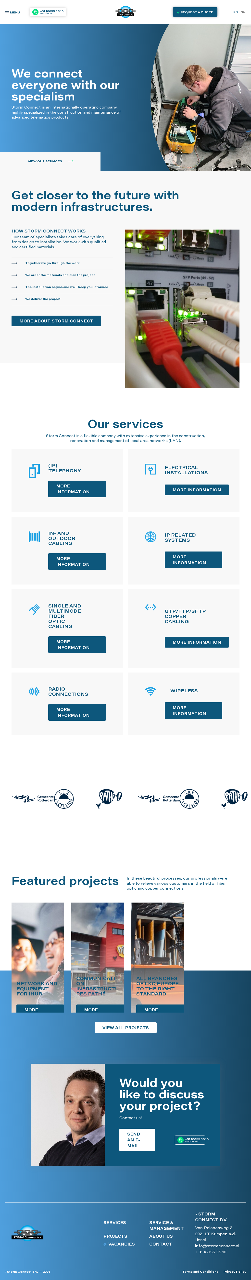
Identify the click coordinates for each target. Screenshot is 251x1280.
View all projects (125, 1028)
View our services (45, 161)
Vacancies (121, 1245)
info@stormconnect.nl (217, 1246)
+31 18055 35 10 (210, 1252)
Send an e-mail (133, 1140)
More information (73, 489)
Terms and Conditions (200, 1271)
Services (114, 1223)
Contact (160, 1245)
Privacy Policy (235, 1271)
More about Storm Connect (56, 321)
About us (161, 1237)
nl (242, 12)
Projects (115, 1237)
